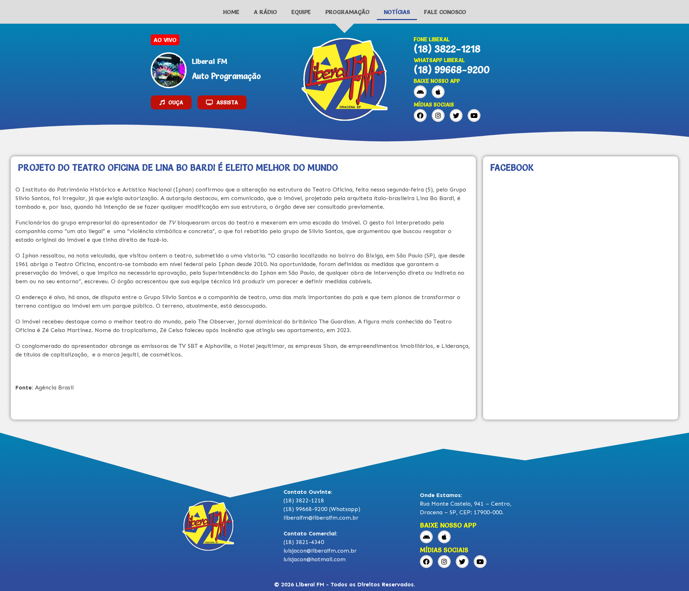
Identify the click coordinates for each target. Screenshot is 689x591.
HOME (231, 11)
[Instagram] (438, 115)
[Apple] (438, 91)
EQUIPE (301, 11)
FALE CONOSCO (445, 11)
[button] (171, 102)
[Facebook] (420, 115)
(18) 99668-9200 (452, 69)
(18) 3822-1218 (447, 49)
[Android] (420, 91)
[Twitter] (456, 115)
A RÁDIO (265, 11)
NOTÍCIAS (397, 11)
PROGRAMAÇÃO (347, 11)
